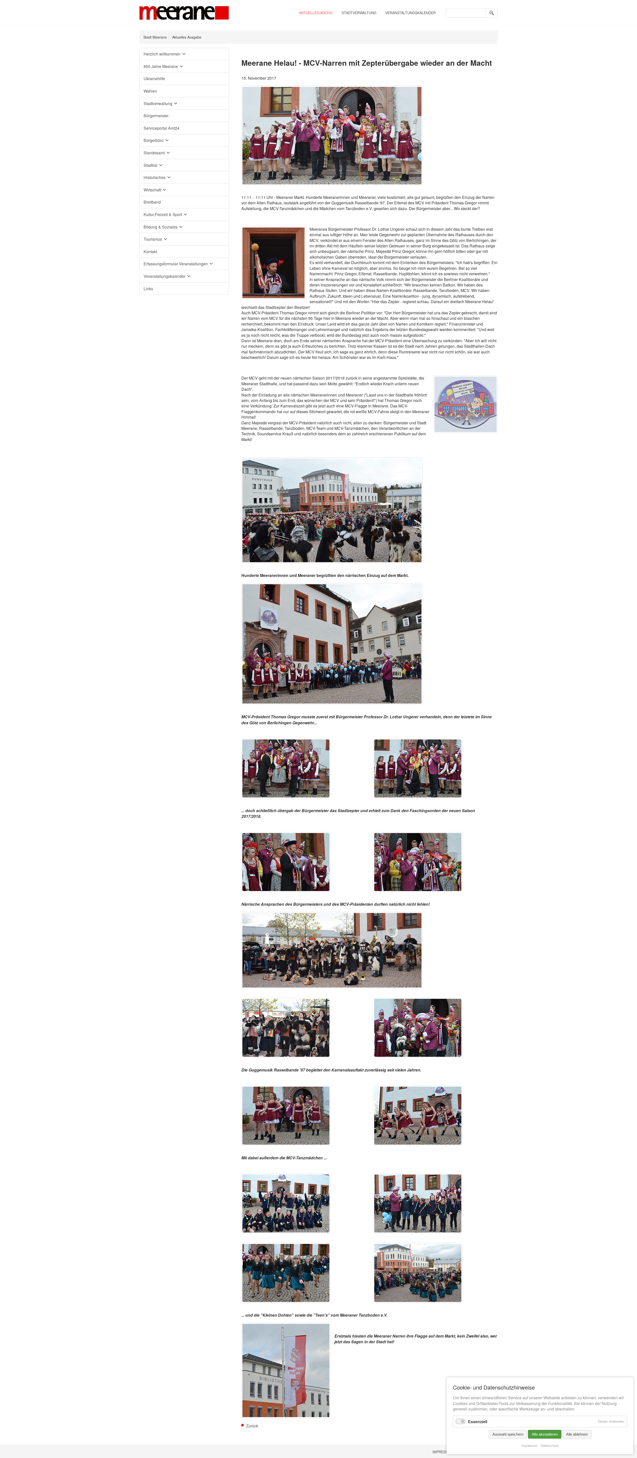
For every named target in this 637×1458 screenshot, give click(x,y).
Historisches (154, 177)
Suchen (492, 13)
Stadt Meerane (155, 37)
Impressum (442, 1451)
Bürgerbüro (153, 140)
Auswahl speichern (507, 1434)
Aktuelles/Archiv (316, 12)
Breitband (152, 202)
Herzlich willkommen (162, 54)
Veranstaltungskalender (410, 12)
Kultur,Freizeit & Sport (163, 214)
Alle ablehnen (577, 1434)
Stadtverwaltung (359, 12)
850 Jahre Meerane (161, 66)
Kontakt (150, 251)
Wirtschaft (152, 190)
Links (148, 288)
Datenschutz (550, 1445)
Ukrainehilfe (154, 78)
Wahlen (150, 91)
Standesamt (154, 153)
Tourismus (153, 239)
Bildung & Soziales (160, 227)
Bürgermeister (156, 115)
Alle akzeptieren (545, 1434)
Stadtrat (150, 165)
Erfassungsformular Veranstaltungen (176, 264)
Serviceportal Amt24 (161, 128)
